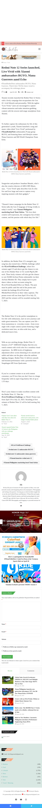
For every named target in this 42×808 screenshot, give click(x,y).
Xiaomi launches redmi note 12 (21, 458)
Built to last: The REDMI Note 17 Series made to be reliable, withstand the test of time (27, 710)
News (4, 773)
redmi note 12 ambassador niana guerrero (21, 454)
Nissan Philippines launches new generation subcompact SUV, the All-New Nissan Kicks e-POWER (26, 691)
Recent (10, 671)
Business (5, 764)
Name (4, 624)
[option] (21, 522)
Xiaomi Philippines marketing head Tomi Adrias (21, 462)
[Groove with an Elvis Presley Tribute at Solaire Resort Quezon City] (7, 701)
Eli (5, 92)
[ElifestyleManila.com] (10, 49)
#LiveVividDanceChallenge (21, 445)
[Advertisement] (21, 21)
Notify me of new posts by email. (12, 651)
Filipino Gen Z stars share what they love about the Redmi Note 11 (9, 417)
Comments (30, 671)
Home (4, 62)
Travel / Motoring (8, 783)
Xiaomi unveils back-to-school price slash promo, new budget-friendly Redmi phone (29, 417)
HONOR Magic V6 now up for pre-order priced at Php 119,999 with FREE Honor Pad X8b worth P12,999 (21, 523)
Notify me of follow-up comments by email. (15, 647)
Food (4, 767)
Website (4, 639)
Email (4, 631)
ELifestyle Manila (34, 791)
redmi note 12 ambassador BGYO (21, 449)
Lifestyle (5, 770)
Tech (8, 62)
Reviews (5, 776)
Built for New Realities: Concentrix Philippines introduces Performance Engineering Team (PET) (26, 720)
